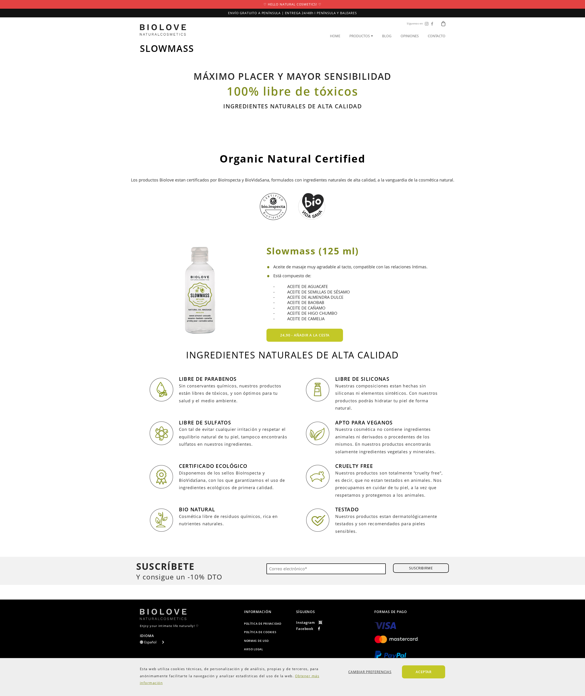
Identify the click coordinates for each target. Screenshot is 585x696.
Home (335, 36)
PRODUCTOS (359, 36)
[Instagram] (425, 24)
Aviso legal (253, 649)
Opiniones (410, 36)
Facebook (305, 628)
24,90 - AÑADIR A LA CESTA (305, 335)
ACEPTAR (423, 671)
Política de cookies (260, 632)
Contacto (436, 36)
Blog (386, 36)
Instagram (305, 622)
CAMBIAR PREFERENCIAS (369, 671)
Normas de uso (256, 641)
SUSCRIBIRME (421, 568)
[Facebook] (431, 24)
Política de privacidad (263, 624)
